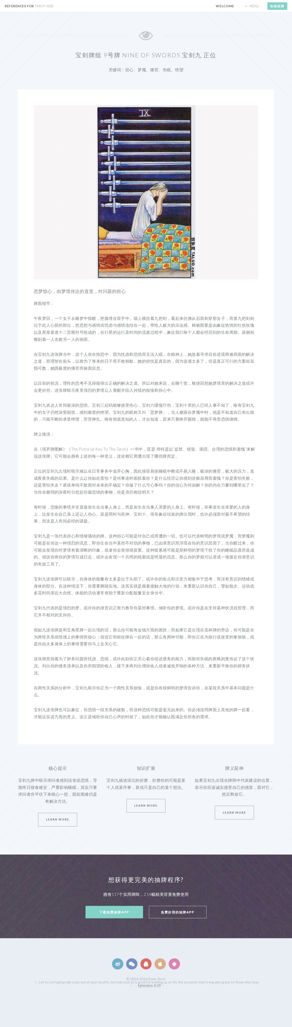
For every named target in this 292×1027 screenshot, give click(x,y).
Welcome (225, 6)
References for (29, 6)
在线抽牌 (277, 6)
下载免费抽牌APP (114, 912)
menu (254, 6)
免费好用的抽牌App (177, 912)
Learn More (57, 819)
